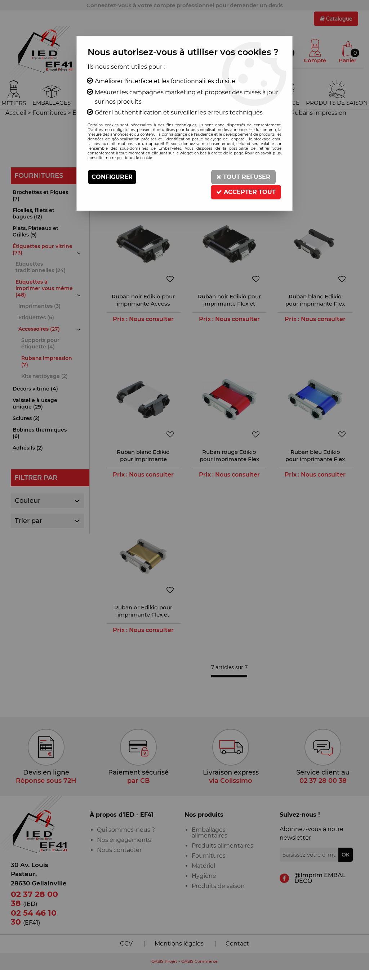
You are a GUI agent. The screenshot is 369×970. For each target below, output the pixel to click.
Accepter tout (249, 192)
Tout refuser (245, 176)
